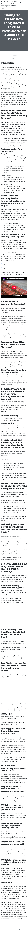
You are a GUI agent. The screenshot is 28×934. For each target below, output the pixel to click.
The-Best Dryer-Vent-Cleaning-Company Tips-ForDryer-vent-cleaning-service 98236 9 (11, 4)
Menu (3, 8)
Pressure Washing (6, 83)
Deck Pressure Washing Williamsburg (12, 401)
